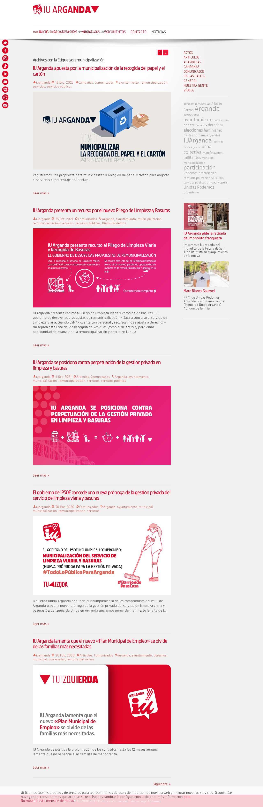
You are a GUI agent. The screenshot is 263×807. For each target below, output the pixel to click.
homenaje (201, 135)
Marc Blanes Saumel (199, 290)
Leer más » (41, 193)
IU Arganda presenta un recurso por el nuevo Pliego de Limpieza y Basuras (101, 210)
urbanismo (191, 192)
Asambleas (192, 62)
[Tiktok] (5, 66)
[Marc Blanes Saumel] (206, 286)
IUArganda (198, 140)
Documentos (115, 31)
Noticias (159, 31)
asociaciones (192, 114)
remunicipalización (154, 82)
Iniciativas (91, 31)
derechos (160, 655)
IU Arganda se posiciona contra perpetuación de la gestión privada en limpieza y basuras (97, 365)
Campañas (85, 82)
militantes (192, 157)
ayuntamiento (129, 82)
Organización (65, 31)
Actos (188, 52)
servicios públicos (59, 86)
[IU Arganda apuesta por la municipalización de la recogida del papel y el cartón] (102, 168)
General (190, 80)
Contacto (139, 31)
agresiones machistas (197, 103)
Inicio (43, 31)
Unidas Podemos (114, 223)
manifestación (213, 152)
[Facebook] (5, 50)
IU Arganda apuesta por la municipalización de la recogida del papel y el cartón (99, 70)
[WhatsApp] (5, 97)
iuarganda (43, 82)
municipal (146, 507)
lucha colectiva (198, 149)
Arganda (108, 219)
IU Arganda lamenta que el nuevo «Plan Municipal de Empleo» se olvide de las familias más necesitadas (100, 643)
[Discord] (5, 81)
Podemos (191, 173)
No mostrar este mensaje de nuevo (47, 800)
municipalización (150, 219)
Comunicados (104, 82)
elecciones (193, 130)
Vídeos (189, 90)
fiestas (188, 135)
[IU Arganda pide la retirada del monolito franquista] (206, 228)
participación (200, 167)
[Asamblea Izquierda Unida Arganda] (66, 13)
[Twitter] (5, 42)
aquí (187, 796)
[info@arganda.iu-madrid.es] (5, 105)
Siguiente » (162, 784)
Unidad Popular (218, 182)
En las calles (194, 76)
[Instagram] (5, 58)
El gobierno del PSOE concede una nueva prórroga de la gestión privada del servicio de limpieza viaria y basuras (102, 495)
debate (189, 125)
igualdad (214, 135)
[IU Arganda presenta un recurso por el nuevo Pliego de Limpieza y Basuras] (102, 306)
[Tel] (5, 89)
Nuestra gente (196, 85)
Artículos (82, 376)
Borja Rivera (221, 120)
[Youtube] (5, 73)
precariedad (56, 659)
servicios (39, 86)
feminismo (213, 130)
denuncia (201, 125)
